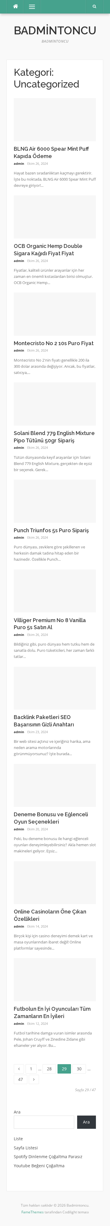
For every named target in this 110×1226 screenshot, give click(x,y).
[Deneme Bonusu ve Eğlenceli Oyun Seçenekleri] (55, 785)
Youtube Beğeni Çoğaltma (39, 1165)
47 (22, 1078)
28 (51, 1068)
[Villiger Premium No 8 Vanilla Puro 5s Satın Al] (55, 590)
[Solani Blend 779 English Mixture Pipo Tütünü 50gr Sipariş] (55, 403)
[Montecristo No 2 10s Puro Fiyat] (55, 313)
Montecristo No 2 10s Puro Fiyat (54, 343)
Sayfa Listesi (26, 1148)
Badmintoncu (55, 30)
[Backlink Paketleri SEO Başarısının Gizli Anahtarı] (55, 688)
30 (81, 1068)
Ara (17, 1112)
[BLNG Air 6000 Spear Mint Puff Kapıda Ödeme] (55, 119)
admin (19, 163)
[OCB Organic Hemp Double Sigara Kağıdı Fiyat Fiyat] (55, 216)
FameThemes (32, 1212)
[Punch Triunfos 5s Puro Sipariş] (55, 500)
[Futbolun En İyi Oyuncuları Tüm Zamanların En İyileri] (55, 979)
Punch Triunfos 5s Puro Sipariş (51, 530)
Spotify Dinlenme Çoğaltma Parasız (48, 1156)
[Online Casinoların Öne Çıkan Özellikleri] (55, 882)
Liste (18, 1138)
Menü (29, 6)
